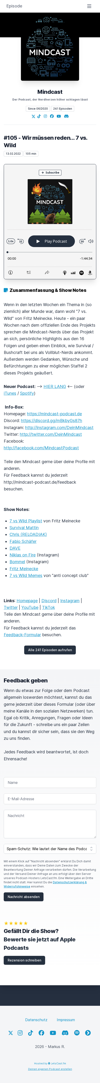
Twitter (11, 607)
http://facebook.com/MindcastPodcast (41, 447)
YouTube (29, 607)
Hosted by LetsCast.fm (50, 1063)
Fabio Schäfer (23, 541)
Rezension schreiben (24, 960)
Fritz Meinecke (24, 568)
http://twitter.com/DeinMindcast (51, 434)
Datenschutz (36, 1019)
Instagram (70, 600)
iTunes (10, 393)
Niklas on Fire (23, 554)
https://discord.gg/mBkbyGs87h (51, 420)
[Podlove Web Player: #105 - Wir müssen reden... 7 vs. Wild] (50, 221)
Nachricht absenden (24, 897)
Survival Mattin (24, 527)
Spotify (27, 393)
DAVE (15, 548)
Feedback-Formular (22, 634)
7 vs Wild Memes (26, 575)
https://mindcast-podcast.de (54, 413)
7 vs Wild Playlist (26, 520)
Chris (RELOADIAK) (28, 534)
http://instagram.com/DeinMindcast (59, 427)
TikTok (48, 607)
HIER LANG (54, 386)
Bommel (17, 561)
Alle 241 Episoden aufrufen (50, 650)
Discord (49, 600)
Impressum (66, 1019)
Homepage (27, 600)
